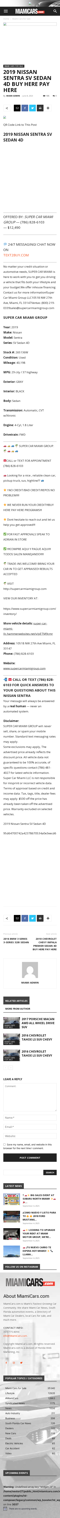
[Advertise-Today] (30, 3)
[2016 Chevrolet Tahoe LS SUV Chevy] (11, 1039)
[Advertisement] (30, 177)
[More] (48, 108)
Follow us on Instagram (21, 1266)
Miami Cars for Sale (21, 18)
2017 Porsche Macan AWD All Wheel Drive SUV (38, 1023)
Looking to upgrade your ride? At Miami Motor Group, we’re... (39, 1233)
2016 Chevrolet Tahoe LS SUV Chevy (37, 1037)
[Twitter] (32, 108)
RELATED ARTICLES (16, 1000)
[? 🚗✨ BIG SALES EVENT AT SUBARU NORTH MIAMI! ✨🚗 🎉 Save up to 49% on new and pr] (11, 1199)
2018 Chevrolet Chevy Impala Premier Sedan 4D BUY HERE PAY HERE (45, 944)
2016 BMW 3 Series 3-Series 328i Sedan (16, 940)
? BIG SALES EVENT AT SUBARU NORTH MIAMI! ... (38, 1199)
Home (6, 18)
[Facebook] (25, 108)
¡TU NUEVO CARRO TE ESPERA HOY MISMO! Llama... (37, 1251)
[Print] (40, 108)
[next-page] (11, 1068)
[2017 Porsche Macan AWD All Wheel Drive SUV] (11, 1023)
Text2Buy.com (16, 255)
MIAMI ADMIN (13, 95)
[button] (5, 11)
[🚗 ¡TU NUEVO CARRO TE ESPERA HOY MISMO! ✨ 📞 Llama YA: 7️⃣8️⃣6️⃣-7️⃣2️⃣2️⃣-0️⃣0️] (11, 1251)
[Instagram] (14, 1363)
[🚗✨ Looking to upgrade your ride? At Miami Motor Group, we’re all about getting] (11, 1234)
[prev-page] (5, 1068)
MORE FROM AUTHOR (17, 1008)
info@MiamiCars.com (15, 1335)
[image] (30, 1282)
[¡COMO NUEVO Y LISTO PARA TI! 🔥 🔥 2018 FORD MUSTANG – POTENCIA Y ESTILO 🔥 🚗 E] (11, 1216)
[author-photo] (30, 977)
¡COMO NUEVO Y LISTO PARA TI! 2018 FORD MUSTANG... (39, 1216)
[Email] (17, 108)
